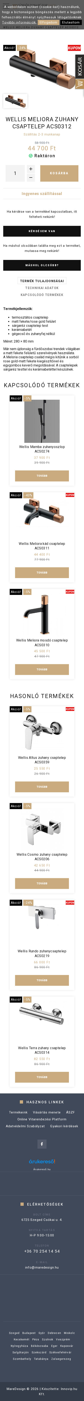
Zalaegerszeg (61, 1358)
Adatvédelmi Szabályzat (25, 1126)
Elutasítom (71, 22)
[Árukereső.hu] (42, 1163)
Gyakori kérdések (64, 1126)
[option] (42, 68)
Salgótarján (20, 1352)
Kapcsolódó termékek (42, 295)
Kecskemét (22, 1339)
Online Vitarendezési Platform (42, 1119)
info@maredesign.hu (42, 1267)
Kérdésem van (42, 231)
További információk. (19, 22)
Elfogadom (48, 22)
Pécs (35, 1339)
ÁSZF (70, 1112)
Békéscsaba (39, 1346)
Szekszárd (39, 1352)
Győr (42, 1333)
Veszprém (63, 1339)
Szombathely (22, 1358)
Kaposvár (66, 1346)
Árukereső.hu (42, 1169)
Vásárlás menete (47, 1112)
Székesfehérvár (60, 1352)
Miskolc (69, 1333)
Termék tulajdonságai (42, 281)
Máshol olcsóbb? (42, 265)
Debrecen (54, 1333)
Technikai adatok (42, 288)
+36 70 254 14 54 (42, 1251)
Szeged (14, 1333)
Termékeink (18, 1112)
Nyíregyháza (19, 1346)
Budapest (29, 1333)
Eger (54, 1346)
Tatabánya (41, 1358)
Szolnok (47, 1339)
